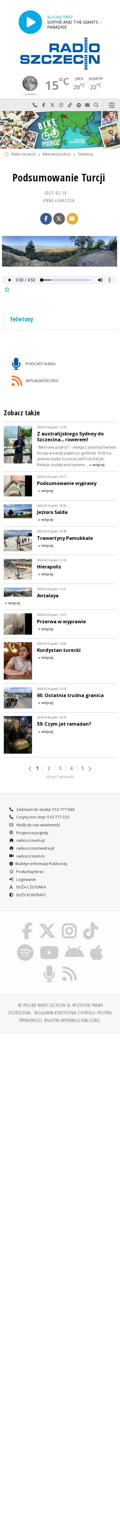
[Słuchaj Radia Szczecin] (30, 22)
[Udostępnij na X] (59, 219)
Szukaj (96, 105)
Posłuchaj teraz (29, 871)
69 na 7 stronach (60, 776)
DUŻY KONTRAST (30, 894)
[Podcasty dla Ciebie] (49, 966)
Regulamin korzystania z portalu (64, 1013)
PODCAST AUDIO (40, 363)
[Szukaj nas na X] (47, 923)
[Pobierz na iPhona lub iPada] (96, 945)
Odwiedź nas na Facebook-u (43, 105)
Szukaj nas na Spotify (78, 105)
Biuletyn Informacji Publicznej (41, 863)
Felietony (85, 154)
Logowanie (25, 879)
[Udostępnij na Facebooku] (46, 219)
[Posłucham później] (6, 288)
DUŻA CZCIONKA (30, 887)
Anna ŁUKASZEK (59, 200)
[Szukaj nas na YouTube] (49, 945)
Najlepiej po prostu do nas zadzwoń (35, 105)
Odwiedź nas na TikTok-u (70, 105)
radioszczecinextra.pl (34, 848)
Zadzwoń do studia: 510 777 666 (45, 809)
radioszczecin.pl (30, 840)
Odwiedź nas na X (52, 105)
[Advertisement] (60, 1101)
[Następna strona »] (89, 769)
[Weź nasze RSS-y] (69, 966)
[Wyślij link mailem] (72, 219)
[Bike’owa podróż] (60, 130)
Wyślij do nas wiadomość (87, 105)
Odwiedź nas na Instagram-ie (61, 105)
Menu (111, 105)
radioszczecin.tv (30, 856)
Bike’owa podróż (57, 154)
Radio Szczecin (23, 154)
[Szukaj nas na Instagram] (69, 923)
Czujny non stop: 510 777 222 (42, 817)
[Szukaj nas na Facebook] (27, 923)
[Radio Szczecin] (60, 53)
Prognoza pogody (31, 832)
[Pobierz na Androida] (74, 945)
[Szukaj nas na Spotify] (25, 945)
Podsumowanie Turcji (59, 177)
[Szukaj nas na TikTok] (90, 923)
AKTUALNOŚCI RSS (42, 380)
